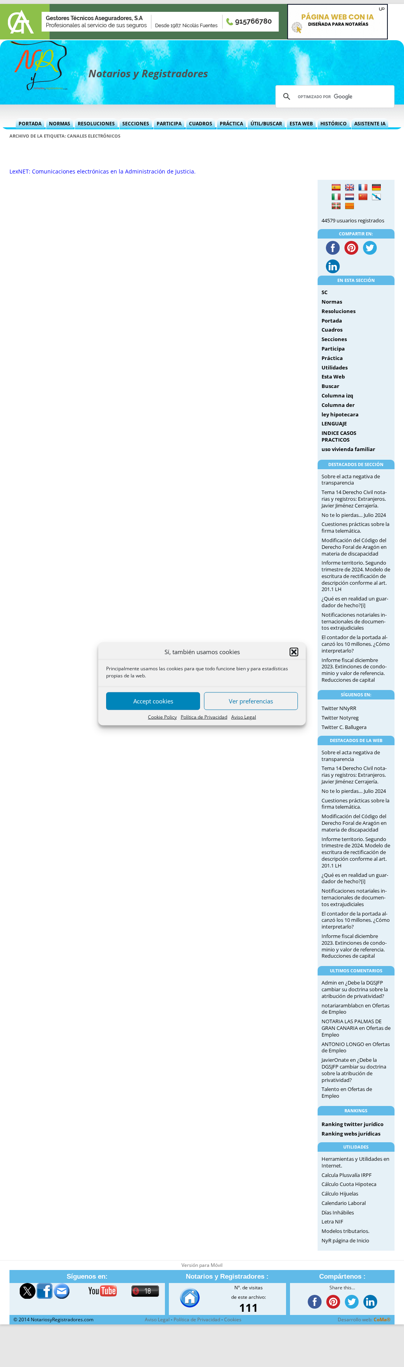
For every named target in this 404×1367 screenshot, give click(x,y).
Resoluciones (96, 123)
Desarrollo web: (364, 1319)
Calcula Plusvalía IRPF (347, 1175)
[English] (349, 188)
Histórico (333, 123)
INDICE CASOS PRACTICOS (339, 436)
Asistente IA (369, 123)
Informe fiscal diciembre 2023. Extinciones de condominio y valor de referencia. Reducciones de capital (354, 669)
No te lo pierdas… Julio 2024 (354, 514)
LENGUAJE (334, 423)
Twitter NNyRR (339, 708)
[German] (376, 188)
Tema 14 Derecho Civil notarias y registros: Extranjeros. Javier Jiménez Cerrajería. (354, 499)
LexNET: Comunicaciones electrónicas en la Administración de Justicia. (102, 171)
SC (324, 292)
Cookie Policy (162, 716)
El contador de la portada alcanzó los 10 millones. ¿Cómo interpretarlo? (356, 644)
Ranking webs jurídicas (351, 1133)
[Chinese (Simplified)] (363, 197)
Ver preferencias (251, 701)
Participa (169, 123)
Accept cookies (153, 701)
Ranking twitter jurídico (352, 1124)
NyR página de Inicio (345, 1240)
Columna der (338, 404)
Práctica (231, 123)
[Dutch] (349, 197)
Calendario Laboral (344, 1203)
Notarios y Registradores (148, 73)
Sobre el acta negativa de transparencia (351, 480)
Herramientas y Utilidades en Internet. (355, 1162)
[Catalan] (349, 206)
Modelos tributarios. (345, 1231)
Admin (329, 982)
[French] (363, 188)
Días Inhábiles (338, 1212)
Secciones (135, 123)
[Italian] (336, 197)
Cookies (232, 1319)
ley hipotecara (340, 414)
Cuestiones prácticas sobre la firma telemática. (355, 527)
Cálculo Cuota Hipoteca (349, 1184)
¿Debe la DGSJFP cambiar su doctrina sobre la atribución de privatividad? (355, 989)
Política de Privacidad (204, 716)
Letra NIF (332, 1221)
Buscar (330, 386)
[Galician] (376, 197)
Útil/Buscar (266, 123)
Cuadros (200, 123)
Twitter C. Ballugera (344, 727)
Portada (30, 123)
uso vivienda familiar (348, 449)
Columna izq (337, 395)
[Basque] (336, 206)
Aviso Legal (243, 716)
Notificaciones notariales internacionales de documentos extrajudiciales (354, 621)
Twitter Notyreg (340, 717)
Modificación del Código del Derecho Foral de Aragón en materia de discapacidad (354, 547)
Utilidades (335, 367)
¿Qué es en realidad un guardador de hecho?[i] (355, 602)
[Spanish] (336, 188)
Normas (59, 123)
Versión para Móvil (202, 1265)
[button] (294, 652)
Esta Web (301, 123)
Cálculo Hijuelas (340, 1193)
